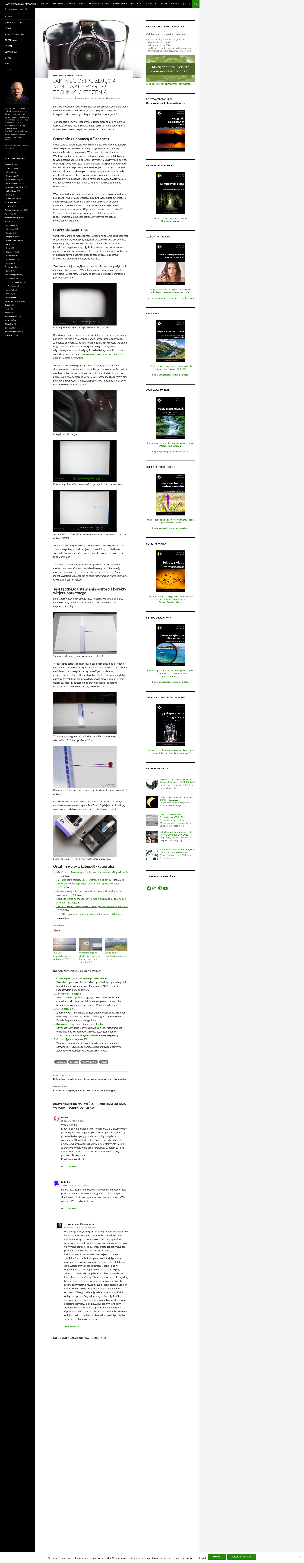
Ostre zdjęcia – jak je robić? (71, 1039)
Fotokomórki (10, 202)
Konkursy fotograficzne (14, 217)
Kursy (7, 221)
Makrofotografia (13, 183)
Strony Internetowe (13, 301)
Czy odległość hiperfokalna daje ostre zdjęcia (116, 955)
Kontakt (175, 4)
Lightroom (10, 252)
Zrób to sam (10, 335)
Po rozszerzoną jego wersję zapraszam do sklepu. (170, 298)
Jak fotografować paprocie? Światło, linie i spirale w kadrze (87, 883)
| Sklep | (186, 4)
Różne (7, 271)
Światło (8, 305)
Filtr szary (12, 286)
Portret (9, 195)
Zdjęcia (8, 328)
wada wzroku (89, 1062)
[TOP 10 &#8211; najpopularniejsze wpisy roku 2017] (64, 944)
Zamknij (217, 1557)
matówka (61, 1062)
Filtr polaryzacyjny (15, 282)
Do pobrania (119, 4)
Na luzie (135, 4)
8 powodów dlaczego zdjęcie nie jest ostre (80, 1023)
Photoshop (11, 259)
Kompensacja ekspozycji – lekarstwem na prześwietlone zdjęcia (84, 1088)
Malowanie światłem (14, 187)
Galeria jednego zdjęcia (14, 210)
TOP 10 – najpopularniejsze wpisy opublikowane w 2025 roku (89, 913)
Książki (9, 233)
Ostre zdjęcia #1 (65, 1008)
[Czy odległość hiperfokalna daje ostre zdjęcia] (116, 944)
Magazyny (10, 236)
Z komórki (9, 324)
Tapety (7, 309)
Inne (8, 248)
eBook (82, 4)
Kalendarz (9, 214)
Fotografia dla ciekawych (20, 4)
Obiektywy (10, 293)
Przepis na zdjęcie (12, 267)
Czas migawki (11, 172)
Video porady (12, 198)
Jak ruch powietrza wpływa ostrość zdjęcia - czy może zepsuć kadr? (92, 906)
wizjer (104, 1062)
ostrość (74, 1062)
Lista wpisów (151, 4)
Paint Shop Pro (12, 255)
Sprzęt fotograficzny (13, 274)
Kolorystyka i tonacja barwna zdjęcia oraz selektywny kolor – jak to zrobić (89, 1077)
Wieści (7, 312)
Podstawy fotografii (63, 4)
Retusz (9, 263)
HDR (8, 244)
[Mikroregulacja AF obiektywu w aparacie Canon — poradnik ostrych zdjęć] (90, 944)
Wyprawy (9, 320)
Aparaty (9, 290)
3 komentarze (116, 98)
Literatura (9, 225)
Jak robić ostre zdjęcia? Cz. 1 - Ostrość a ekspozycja (83, 879)
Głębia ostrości (75, 75)
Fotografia (59, 75)
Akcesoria (10, 278)
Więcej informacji (241, 1557)
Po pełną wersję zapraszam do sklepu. (170, 374)
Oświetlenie (11, 191)
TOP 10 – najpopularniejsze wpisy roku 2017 (62, 955)
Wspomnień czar (12, 316)
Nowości (45, 4)
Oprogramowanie (12, 240)
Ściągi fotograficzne (99, 4)
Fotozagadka (10, 206)
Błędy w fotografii (12, 164)
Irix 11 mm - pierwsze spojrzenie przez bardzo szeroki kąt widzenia (92, 872)
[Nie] (300, 1557)
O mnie (164, 4)
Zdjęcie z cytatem (12, 331)
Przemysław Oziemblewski (90, 98)
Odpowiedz (70, 1166)
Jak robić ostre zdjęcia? (69, 993)
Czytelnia (10, 229)
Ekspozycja (11, 176)
